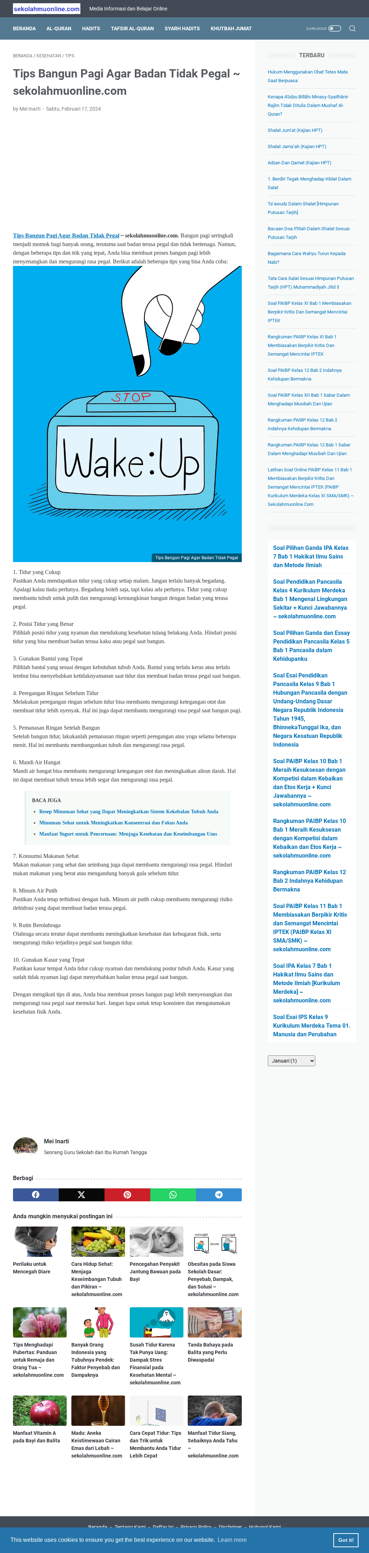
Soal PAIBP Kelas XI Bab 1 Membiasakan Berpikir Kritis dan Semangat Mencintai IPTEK (309, 312)
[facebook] (36, 1194)
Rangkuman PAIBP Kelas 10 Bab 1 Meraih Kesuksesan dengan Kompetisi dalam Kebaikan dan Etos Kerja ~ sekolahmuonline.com (309, 838)
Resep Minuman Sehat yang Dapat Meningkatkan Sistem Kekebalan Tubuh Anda (128, 811)
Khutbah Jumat (231, 28)
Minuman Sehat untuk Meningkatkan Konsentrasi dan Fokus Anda (113, 823)
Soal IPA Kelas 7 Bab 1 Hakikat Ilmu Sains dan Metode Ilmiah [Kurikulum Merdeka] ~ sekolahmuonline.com (306, 983)
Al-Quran (58, 28)
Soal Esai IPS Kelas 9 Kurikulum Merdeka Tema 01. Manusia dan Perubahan (312, 1026)
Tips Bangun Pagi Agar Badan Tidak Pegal (66, 235)
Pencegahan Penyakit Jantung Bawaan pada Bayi (155, 1271)
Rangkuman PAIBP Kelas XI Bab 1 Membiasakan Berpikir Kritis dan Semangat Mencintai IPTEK (302, 345)
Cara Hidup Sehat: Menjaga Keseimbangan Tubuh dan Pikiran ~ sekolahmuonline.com (96, 1279)
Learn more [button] (232, 1540)
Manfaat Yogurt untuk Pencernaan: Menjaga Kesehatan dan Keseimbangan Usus (128, 834)
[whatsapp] (173, 1194)
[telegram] (219, 1194)
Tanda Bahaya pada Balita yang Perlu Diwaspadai (210, 1352)
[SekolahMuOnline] (51, 8)
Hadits (91, 28)
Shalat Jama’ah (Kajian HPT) (297, 146)
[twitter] (82, 1194)
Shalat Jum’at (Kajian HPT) (295, 130)
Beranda (24, 28)
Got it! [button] (346, 1540)
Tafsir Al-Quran (132, 28)
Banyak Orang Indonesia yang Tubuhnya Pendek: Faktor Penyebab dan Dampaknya (95, 1360)
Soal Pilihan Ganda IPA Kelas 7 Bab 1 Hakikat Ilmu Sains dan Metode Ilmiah (310, 556)
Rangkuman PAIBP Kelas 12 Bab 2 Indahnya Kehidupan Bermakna (309, 881)
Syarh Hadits (182, 28)
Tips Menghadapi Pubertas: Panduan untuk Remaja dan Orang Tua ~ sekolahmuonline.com (38, 1360)
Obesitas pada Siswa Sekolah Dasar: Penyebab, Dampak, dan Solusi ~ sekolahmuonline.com (213, 1279)
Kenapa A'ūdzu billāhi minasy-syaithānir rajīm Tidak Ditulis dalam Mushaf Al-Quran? (308, 105)
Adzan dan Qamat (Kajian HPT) (300, 162)
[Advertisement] (127, 172)
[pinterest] (127, 1194)
